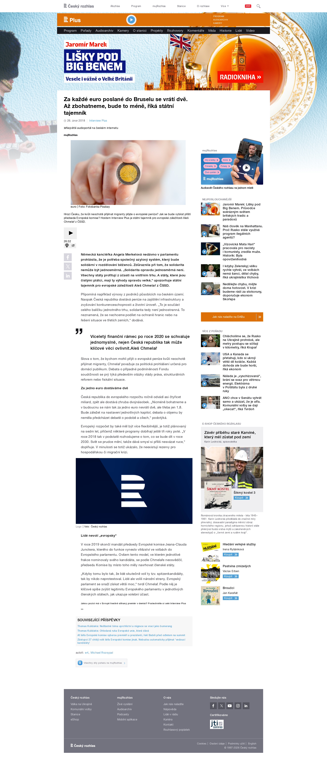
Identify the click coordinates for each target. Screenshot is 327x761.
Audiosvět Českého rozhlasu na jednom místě (227, 187)
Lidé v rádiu (171, 714)
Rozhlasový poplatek (177, 729)
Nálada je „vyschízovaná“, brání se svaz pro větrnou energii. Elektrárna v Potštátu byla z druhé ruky (242, 383)
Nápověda (170, 709)
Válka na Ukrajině (81, 704)
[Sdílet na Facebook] (68, 257)
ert (86, 652)
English (252, 743)
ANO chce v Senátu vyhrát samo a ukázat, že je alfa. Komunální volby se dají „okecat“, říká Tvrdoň (242, 403)
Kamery (217, 23)
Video (250, 30)
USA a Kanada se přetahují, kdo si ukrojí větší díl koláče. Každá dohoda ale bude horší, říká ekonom (240, 361)
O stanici (139, 30)
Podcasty (123, 714)
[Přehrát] (70, 233)
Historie (225, 30)
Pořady (86, 30)
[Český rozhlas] (79, 6)
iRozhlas (115, 6)
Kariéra (168, 719)
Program (136, 6)
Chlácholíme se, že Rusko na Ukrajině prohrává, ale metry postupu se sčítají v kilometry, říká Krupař (242, 341)
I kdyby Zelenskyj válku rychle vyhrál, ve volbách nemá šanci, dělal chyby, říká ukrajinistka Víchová (241, 271)
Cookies (201, 743)
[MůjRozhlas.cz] (70, 135)
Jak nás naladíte (174, 704)
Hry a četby (210, 160)
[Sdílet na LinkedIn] (68, 276)
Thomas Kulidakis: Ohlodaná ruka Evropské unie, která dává (113, 630)
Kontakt (168, 724)
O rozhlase (203, 6)
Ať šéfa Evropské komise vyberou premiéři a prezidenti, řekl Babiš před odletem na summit (131, 635)
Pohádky (209, 166)
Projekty (157, 30)
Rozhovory (175, 30)
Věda (212, 30)
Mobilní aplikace (127, 719)
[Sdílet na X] (68, 266)
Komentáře (196, 30)
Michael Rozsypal (102, 652)
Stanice (181, 6)
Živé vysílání (210, 172)
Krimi (225, 160)
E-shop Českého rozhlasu (221, 423)
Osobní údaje (217, 743)
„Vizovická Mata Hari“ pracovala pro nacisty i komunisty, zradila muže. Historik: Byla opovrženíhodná (242, 251)
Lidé (239, 30)
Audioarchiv (220, 20)
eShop (75, 719)
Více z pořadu (212, 331)
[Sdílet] (73, 245)
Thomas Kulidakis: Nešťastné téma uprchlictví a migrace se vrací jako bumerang (124, 626)
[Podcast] (67, 245)
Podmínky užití (236, 743)
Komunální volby (81, 709)
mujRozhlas (159, 6)
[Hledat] (258, 6)
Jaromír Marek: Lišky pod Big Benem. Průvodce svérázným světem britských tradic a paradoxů (242, 212)
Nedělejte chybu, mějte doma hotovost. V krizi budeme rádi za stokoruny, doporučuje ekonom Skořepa (242, 291)
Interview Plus (98, 120)
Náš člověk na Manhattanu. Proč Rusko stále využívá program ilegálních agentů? (243, 231)
